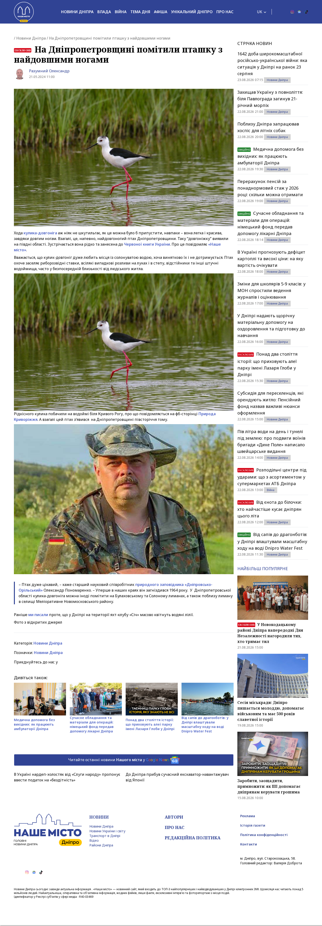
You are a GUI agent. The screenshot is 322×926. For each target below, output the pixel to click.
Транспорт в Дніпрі (104, 835)
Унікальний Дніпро (192, 11)
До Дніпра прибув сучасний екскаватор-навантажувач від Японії (177, 777)
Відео (94, 840)
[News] (299, 12)
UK (259, 11)
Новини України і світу (107, 831)
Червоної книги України (147, 244)
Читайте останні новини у (118, 759)
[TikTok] (306, 12)
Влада (104, 11)
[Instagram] (292, 12)
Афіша (160, 11)
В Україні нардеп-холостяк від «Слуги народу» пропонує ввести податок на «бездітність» (67, 777)
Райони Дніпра (101, 845)
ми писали (38, 614)
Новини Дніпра (77, 11)
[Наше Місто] (24, 12)
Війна (121, 11)
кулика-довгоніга (40, 233)
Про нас (224, 11)
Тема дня (140, 11)
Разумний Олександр (49, 70)
